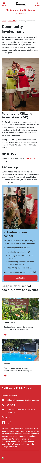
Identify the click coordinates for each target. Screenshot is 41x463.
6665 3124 (12, 405)
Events (7, 364)
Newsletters (9, 323)
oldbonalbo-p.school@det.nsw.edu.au (23, 400)
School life (12, 21)
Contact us (20, 278)
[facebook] (3, 424)
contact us (30, 158)
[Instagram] (10, 424)
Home (4, 21)
